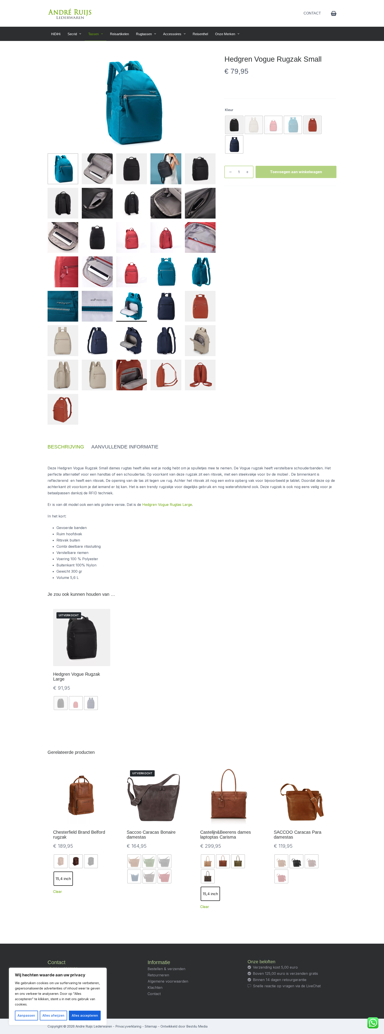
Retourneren (158, 975)
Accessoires (172, 34)
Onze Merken (225, 34)
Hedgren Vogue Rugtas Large (167, 504)
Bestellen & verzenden (166, 969)
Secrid (72, 34)
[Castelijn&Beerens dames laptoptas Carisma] (228, 795)
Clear (57, 891)
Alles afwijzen (53, 1015)
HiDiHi (55, 34)
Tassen (93, 34)
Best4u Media (197, 1026)
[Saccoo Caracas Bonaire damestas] (155, 795)
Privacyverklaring (128, 1026)
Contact (312, 13)
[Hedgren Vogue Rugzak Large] (81, 637)
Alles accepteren (85, 1015)
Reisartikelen (119, 34)
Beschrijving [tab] (66, 447)
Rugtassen (144, 34)
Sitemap (151, 1026)
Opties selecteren (81, 725)
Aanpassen (26, 1015)
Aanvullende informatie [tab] (124, 447)
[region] (58, 996)
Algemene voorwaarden (168, 981)
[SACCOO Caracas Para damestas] (302, 795)
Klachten (155, 987)
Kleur (229, 110)
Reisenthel (200, 34)
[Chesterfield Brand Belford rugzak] (81, 795)
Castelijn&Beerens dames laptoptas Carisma (225, 834)
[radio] (234, 125)
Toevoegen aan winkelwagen (296, 172)
